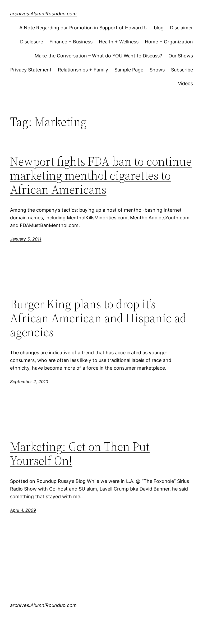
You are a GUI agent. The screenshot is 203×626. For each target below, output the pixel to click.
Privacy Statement (31, 69)
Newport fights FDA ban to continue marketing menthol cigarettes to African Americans (101, 175)
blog (159, 27)
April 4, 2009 (23, 510)
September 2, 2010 (29, 381)
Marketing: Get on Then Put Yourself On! (80, 453)
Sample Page (128, 69)
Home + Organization (169, 41)
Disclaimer (181, 27)
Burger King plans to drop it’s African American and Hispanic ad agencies (98, 318)
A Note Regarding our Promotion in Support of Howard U (83, 27)
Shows (157, 69)
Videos (185, 83)
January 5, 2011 (25, 239)
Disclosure (31, 41)
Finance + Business (71, 41)
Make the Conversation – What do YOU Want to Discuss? (98, 55)
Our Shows (180, 55)
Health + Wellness (119, 41)
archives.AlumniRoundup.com (43, 13)
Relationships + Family (83, 69)
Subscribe (182, 69)
